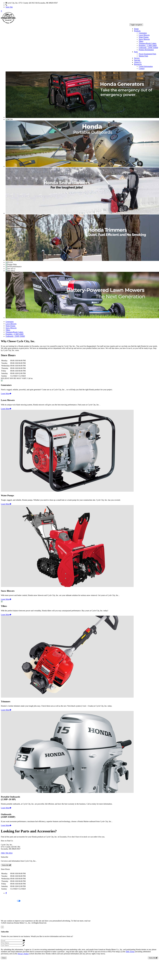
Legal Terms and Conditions (11, 905)
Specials (137, 60)
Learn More (5, 394)
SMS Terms (5, 909)
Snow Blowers (144, 39)
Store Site (9, 7)
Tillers (141, 41)
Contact (141, 68)
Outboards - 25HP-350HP (148, 48)
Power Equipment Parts (147, 54)
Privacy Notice (6, 897)
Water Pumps (144, 37)
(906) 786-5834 (13, 5)
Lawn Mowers (144, 35)
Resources (138, 64)
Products (137, 31)
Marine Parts (143, 56)
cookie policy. (96, 921)
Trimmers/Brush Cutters (147, 43)
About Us (137, 62)
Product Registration (146, 50)
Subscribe (5, 865)
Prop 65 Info (5, 913)
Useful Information (146, 66)
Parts (136, 52)
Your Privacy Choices (9, 901)
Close (4, 958)
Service (137, 58)
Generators (143, 33)
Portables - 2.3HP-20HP (148, 45)
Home (136, 29)
